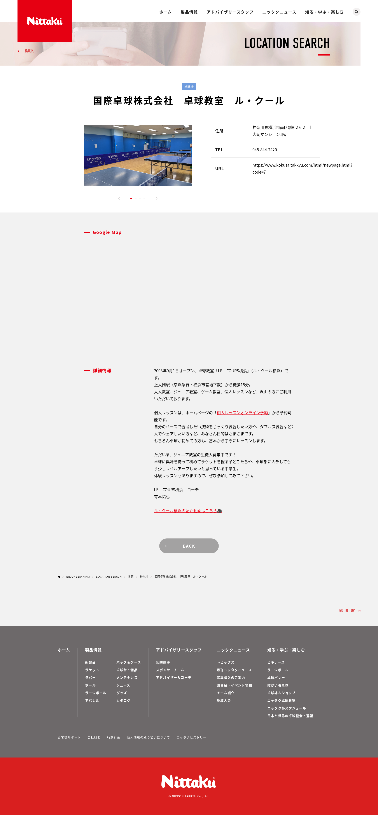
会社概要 (94, 737)
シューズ (123, 685)
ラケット (92, 669)
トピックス (225, 662)
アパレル (92, 700)
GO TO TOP (347, 610)
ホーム (165, 12)
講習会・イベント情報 (234, 685)
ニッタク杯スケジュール (286, 708)
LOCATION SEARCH (109, 576)
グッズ (121, 692)
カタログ (123, 700)
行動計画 (113, 737)
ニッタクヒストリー (191, 737)
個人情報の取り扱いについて (148, 737)
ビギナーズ (276, 662)
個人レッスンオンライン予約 (242, 412)
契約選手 (163, 662)
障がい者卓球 (278, 685)
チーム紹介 (225, 692)
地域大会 (224, 700)
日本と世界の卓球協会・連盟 (290, 715)
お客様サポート (69, 737)
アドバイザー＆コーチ (173, 677)
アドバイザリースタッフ (230, 12)
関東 (130, 576)
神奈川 (144, 576)
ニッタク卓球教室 (281, 700)
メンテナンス (127, 677)
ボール (90, 685)
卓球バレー (276, 677)
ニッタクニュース (279, 12)
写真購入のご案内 (231, 677)
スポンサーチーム (170, 669)
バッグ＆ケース (128, 662)
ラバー (90, 677)
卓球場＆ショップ (281, 692)
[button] (119, 198)
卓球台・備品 (127, 669)
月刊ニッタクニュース (234, 669)
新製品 (90, 662)
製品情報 (189, 12)
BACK (29, 51)
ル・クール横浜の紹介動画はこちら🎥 (188, 510)
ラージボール (95, 692)
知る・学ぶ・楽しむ (324, 12)
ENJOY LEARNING (78, 576)
